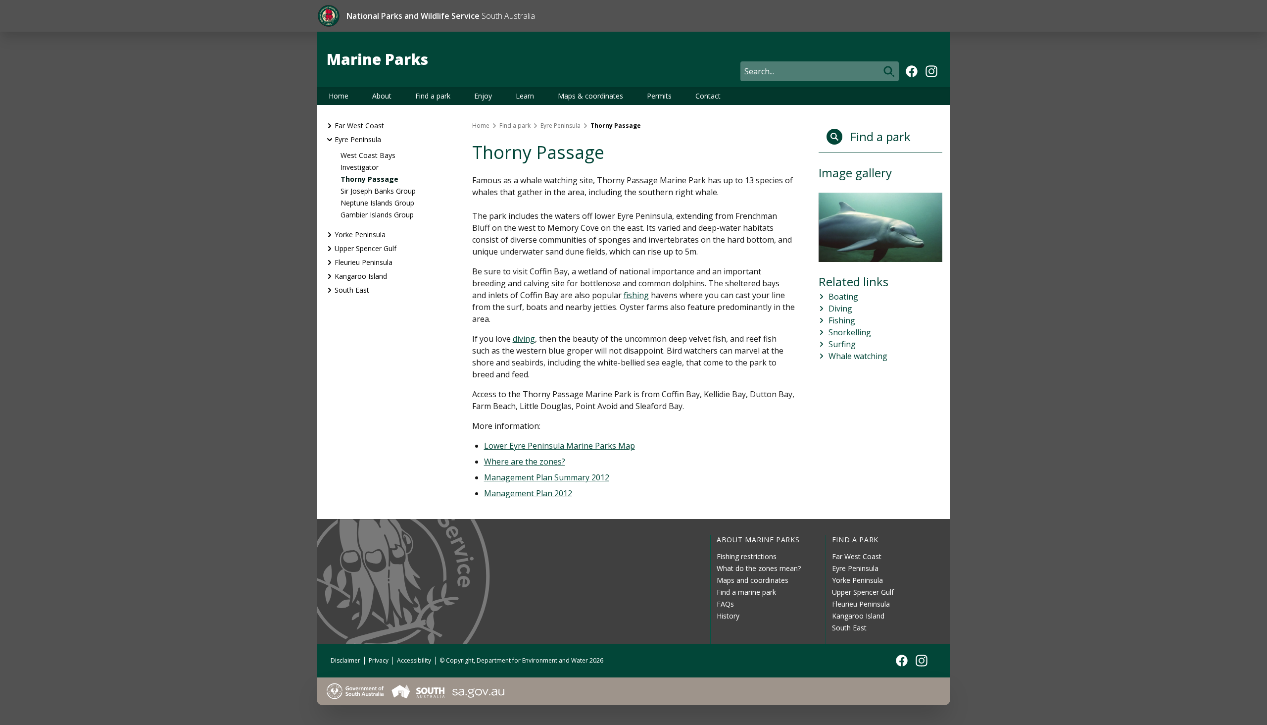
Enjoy (483, 96)
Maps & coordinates (590, 96)
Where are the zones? (524, 461)
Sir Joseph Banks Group (378, 191)
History (728, 616)
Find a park (432, 96)
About (381, 96)
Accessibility (414, 660)
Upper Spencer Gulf (365, 248)
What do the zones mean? (759, 568)
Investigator (360, 167)
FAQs (725, 604)
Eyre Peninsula (358, 139)
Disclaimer (345, 660)
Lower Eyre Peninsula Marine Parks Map (559, 445)
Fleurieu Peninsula (363, 262)
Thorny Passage (369, 179)
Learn (525, 96)
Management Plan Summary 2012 (546, 477)
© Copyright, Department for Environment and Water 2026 (521, 660)
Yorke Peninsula (360, 234)
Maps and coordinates (752, 580)
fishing (636, 295)
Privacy (379, 660)
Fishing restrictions (747, 556)
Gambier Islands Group (377, 214)
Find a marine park (746, 592)
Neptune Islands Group (377, 202)
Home (338, 96)
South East (352, 290)
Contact (708, 96)
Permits (659, 96)
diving (524, 338)
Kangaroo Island (361, 276)
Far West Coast (359, 125)
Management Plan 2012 (528, 493)
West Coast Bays (368, 155)
